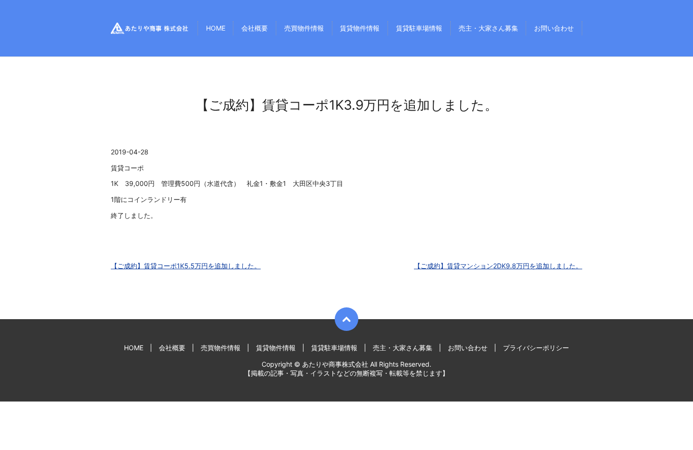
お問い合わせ (554, 28)
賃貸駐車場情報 (419, 28)
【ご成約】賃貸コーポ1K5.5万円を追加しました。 (186, 266)
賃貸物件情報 (360, 28)
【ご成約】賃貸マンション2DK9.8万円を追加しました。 (498, 266)
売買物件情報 (304, 28)
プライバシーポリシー (536, 348)
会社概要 (254, 28)
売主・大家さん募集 (488, 28)
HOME (215, 28)
